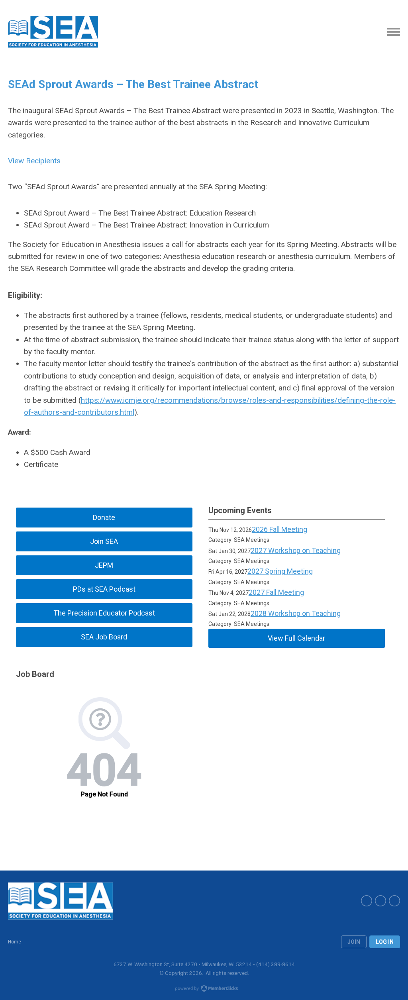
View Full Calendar (296, 638)
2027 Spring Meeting (280, 571)
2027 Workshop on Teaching (296, 550)
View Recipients (34, 160)
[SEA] (53, 32)
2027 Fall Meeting (276, 592)
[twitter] (366, 900)
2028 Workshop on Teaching (296, 613)
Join (353, 942)
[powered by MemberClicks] (204, 989)
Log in (385, 942)
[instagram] (394, 900)
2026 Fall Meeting (279, 529)
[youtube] (380, 900)
